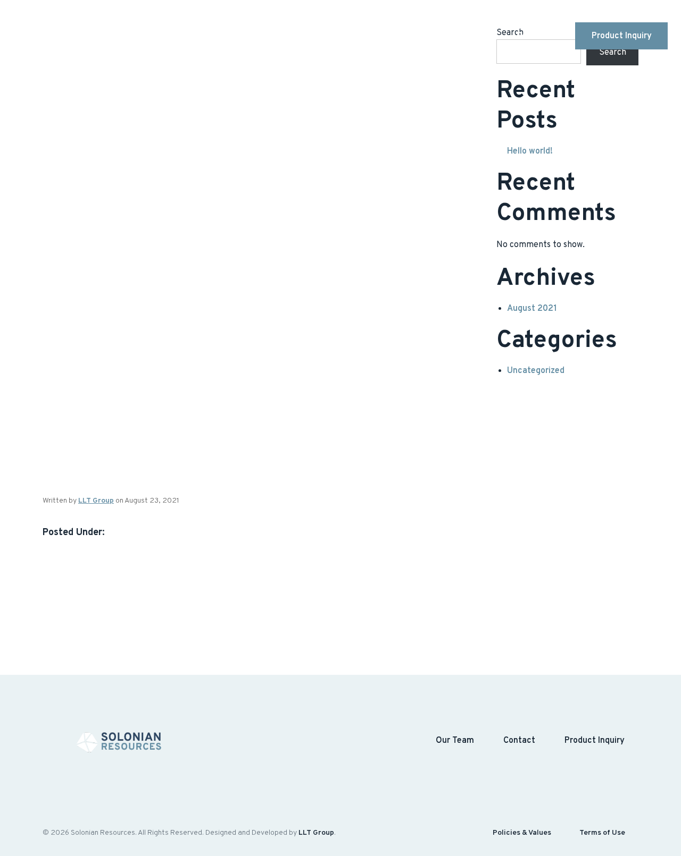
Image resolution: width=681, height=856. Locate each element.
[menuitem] (351, 36)
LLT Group (96, 500)
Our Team (471, 36)
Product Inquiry (622, 36)
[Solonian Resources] (76, 36)
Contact (533, 36)
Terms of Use (602, 832)
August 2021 (532, 308)
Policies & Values (522, 832)
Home (351, 36)
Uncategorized (535, 371)
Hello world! (530, 151)
